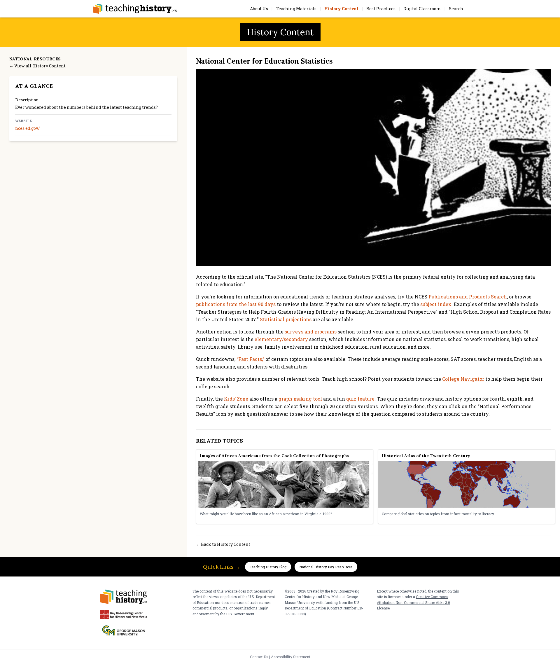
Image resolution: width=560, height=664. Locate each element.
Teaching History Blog (268, 567)
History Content (341, 8)
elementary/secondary (281, 339)
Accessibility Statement (290, 656)
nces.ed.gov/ (27, 128)
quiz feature (360, 399)
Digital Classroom (422, 8)
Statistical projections (286, 319)
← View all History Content (37, 66)
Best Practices (381, 8)
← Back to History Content (223, 544)
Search (456, 8)
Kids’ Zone (236, 399)
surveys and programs (311, 331)
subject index (436, 304)
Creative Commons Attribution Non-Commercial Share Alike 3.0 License (413, 602)
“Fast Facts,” (250, 359)
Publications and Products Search (467, 296)
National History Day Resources (326, 567)
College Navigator (463, 379)
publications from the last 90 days (236, 304)
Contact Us (259, 656)
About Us (259, 8)
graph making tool (300, 399)
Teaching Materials (296, 8)
